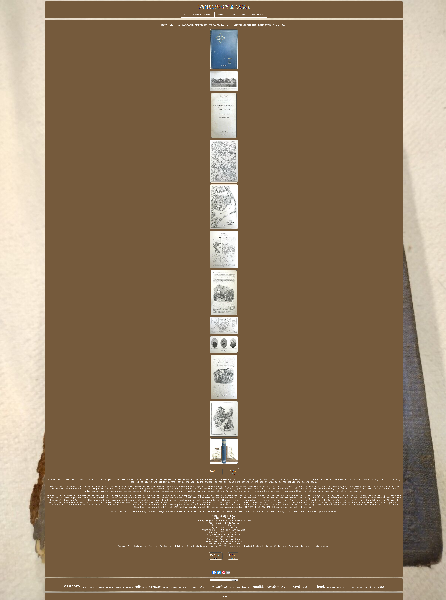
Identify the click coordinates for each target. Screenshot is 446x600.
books (305, 587)
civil (296, 586)
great (85, 587)
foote (339, 587)
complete (273, 586)
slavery (174, 587)
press (346, 587)
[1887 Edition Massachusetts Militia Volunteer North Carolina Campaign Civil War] (223, 49)
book (321, 586)
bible (194, 587)
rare (381, 586)
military (182, 587)
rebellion (331, 587)
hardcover (120, 587)
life (212, 586)
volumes (202, 586)
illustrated (129, 587)
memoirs (359, 587)
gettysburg (93, 587)
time (353, 587)
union (238, 587)
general (313, 588)
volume (110, 587)
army (289, 588)
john (189, 588)
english (258, 586)
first (283, 587)
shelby (101, 587)
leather (246, 586)
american (155, 586)
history (72, 586)
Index (224, 596)
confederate (370, 587)
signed (165, 587)
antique (221, 586)
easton (231, 587)
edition (141, 586)
